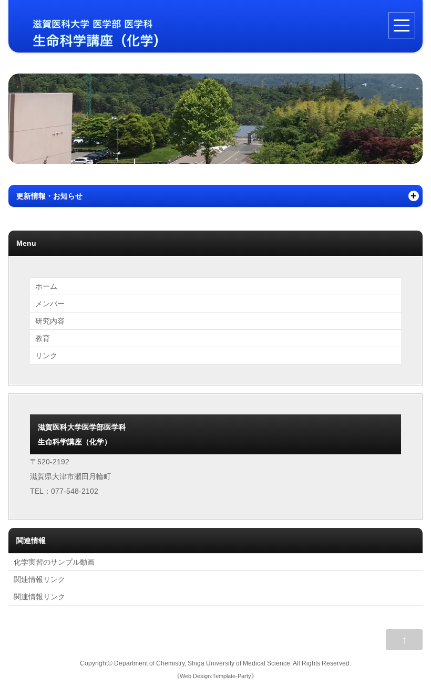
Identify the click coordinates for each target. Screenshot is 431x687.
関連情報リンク (39, 579)
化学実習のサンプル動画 (54, 562)
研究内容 (50, 321)
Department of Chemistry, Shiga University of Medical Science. (203, 663)
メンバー (50, 303)
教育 (42, 338)
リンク (46, 355)
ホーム (46, 286)
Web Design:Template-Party (215, 676)
